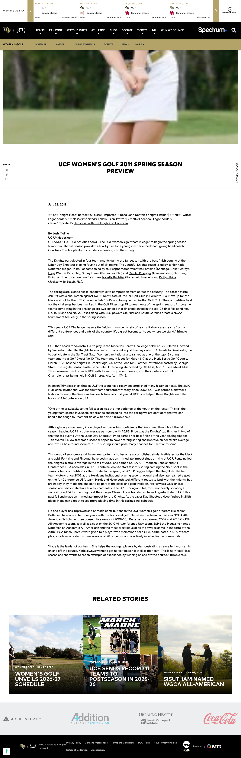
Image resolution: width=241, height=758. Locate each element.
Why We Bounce (172, 30)
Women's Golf (24, 667)
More (138, 44)
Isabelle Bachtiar (113, 277)
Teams (40, 30)
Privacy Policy (73, 742)
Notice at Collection (77, 750)
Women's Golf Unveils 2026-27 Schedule (38, 679)
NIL (154, 30)
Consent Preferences (96, 742)
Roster (60, 44)
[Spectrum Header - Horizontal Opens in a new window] (212, 30)
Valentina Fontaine (142, 269)
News (125, 44)
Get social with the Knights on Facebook (101, 223)
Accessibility (98, 749)
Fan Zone (56, 30)
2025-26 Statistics (85, 44)
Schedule (41, 44)
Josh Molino (61, 233)
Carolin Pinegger (140, 273)
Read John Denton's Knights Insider (144, 215)
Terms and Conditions (122, 742)
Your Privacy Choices (165, 742)
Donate (127, 30)
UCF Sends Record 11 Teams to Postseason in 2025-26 (119, 676)
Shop (113, 30)
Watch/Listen (77, 30)
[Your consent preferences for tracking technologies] (6, 751)
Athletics (98, 30)
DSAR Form (144, 742)
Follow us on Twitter (112, 219)
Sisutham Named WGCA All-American (194, 682)
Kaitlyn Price (167, 277)
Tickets (142, 30)
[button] (30, 11)
